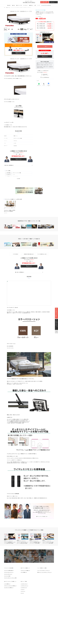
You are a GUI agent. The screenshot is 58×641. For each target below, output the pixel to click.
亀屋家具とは (31, 5)
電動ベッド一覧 (7, 7)
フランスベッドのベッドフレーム (8, 572)
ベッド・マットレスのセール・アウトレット (43, 570)
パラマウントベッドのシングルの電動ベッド (10, 585)
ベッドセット (22, 589)
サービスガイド (25, 5)
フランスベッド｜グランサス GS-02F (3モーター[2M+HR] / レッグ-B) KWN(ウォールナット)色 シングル (21, 7)
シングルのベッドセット (24, 583)
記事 (35, 5)
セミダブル (15, 145)
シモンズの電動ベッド (24, 572)
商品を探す (9, 5)
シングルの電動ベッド (7, 583)
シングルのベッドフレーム (24, 585)
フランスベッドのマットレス (8, 574)
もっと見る (18, 178)
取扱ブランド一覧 (19, 5)
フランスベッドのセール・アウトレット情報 (10, 577)
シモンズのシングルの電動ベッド (8, 587)
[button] (5, 29)
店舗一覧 (13, 5)
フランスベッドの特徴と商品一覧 (8, 570)
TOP (4, 7)
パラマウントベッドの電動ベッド (25, 570)
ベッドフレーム (23, 591)
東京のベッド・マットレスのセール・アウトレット (44, 572)
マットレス (22, 593)
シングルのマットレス (24, 587)
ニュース (38, 5)
